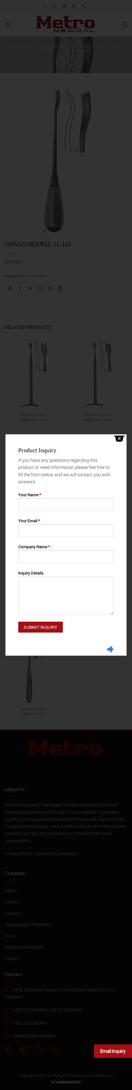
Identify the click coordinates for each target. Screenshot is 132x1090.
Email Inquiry (113, 1051)
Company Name (34, 546)
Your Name (29, 494)
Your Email (29, 520)
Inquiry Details (31, 573)
